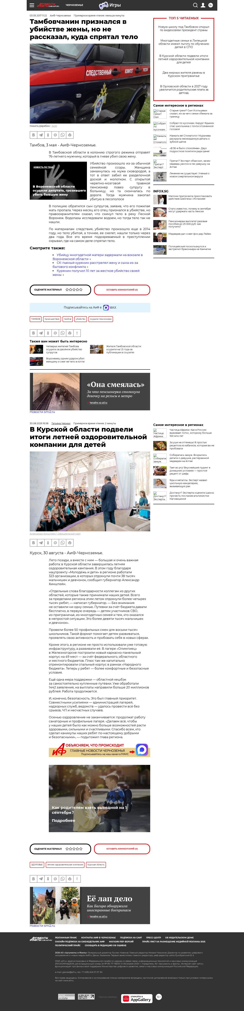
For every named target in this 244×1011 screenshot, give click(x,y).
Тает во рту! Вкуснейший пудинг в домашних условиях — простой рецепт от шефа (190, 470)
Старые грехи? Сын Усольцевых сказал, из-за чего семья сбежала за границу (191, 113)
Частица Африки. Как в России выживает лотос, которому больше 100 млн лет (191, 432)
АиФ (54, 125)
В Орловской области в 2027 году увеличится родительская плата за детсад (183, 90)
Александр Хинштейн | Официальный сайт (55, 533)
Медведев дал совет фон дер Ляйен (190, 234)
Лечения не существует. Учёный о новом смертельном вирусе (189, 175)
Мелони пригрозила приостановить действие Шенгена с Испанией (190, 197)
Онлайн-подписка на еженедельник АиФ (80, 941)
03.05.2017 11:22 (38, 15)
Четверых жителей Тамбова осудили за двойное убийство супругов (64, 349)
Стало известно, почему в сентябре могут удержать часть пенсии (190, 210)
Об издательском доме (179, 937)
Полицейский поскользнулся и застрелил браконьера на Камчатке (190, 248)
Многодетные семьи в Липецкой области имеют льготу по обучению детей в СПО (184, 44)
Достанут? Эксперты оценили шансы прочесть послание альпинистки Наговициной (192, 495)
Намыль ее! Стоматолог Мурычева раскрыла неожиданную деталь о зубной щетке (190, 138)
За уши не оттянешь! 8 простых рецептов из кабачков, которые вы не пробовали (192, 445)
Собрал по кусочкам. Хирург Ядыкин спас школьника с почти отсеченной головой (192, 126)
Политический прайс (67, 945)
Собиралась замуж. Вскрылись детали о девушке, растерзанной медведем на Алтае (189, 458)
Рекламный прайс (66, 937)
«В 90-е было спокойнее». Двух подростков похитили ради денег (190, 150)
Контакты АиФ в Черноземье (98, 937)
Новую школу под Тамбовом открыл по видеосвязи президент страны (183, 28)
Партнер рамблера (108, 997)
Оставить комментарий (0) (122, 290)
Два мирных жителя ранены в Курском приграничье (184, 74)
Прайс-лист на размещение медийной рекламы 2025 (173, 941)
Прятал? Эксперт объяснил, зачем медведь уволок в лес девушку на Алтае (190, 163)
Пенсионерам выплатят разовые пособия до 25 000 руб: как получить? (188, 224)
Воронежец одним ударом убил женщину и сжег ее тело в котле (65, 360)
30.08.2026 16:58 (39, 423)
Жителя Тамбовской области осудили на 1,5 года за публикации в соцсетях (123, 349)
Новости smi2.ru (42, 412)
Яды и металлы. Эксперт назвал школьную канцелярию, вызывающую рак (188, 483)
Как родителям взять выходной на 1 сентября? (89, 810)
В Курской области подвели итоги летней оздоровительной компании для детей (183, 59)
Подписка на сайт (131, 937)
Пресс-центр (153, 937)
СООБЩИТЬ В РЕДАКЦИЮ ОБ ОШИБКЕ (105, 945)
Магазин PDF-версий (121, 941)
